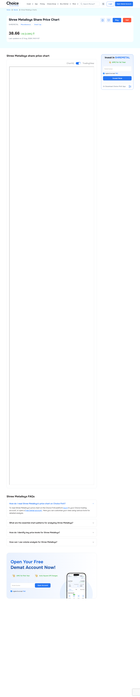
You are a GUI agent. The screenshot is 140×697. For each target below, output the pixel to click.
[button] (102, 20)
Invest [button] (29, 4)
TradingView (88, 63)
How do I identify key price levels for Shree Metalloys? (34, 532)
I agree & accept (19, 591)
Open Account (43, 585)
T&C (24, 591)
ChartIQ (70, 63)
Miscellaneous (26, 24)
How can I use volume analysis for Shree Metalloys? (33, 542)
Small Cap (37, 24)
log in (65, 508)
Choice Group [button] (51, 4)
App (36, 4)
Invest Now (117, 78)
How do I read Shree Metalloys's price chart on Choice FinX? (37, 504)
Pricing (42, 4)
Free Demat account (33, 510)
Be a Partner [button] (64, 4)
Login (110, 4)
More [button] (74, 4)
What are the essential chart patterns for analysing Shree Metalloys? (41, 523)
